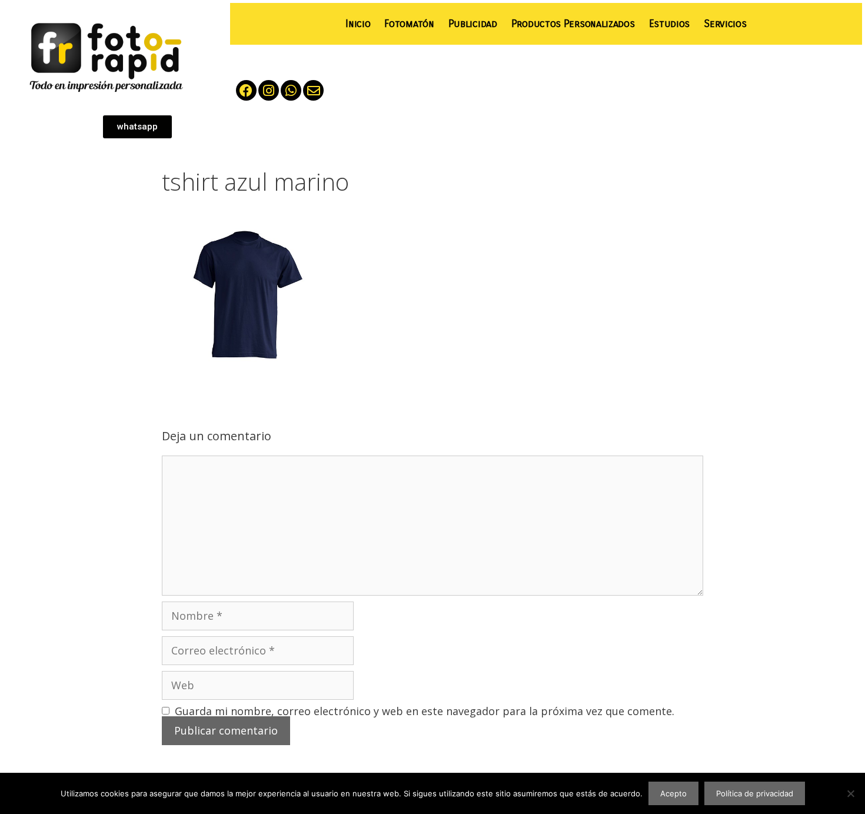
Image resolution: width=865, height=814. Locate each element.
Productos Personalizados (573, 24)
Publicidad (472, 24)
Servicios (725, 24)
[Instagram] (268, 90)
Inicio (357, 24)
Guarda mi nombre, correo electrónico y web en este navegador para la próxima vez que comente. (424, 711)
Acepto (673, 793)
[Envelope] (313, 90)
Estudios (669, 24)
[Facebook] (246, 90)
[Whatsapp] (291, 90)
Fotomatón (409, 24)
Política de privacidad (754, 793)
